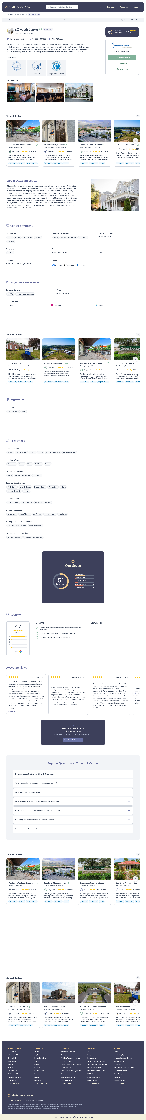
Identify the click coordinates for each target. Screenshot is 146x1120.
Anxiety (47, 464)
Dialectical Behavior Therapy (96, 1071)
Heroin (41, 452)
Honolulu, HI (12, 1080)
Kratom (36, 1077)
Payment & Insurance (23, 20)
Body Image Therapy (94, 1055)
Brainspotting (91, 1058)
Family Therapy (92, 1080)
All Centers (9, 15)
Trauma (21, 464)
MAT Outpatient (119, 1061)
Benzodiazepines (69, 452)
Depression (12, 464)
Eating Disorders (66, 1080)
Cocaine (32, 452)
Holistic (63, 487)
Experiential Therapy (94, 1077)
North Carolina (20, 15)
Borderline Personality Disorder (71, 1064)
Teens (10, 237)
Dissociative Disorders (68, 1077)
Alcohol (10, 452)
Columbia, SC (12, 1071)
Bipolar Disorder (66, 1061)
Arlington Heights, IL (14, 1077)
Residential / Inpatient (121, 1055)
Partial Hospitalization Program (124, 1067)
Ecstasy (36, 1064)
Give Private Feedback (73, 740)
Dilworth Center (34, 15)
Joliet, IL (10, 1064)
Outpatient (117, 1064)
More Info (130, 122)
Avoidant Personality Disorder (70, 1058)
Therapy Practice (119, 1080)
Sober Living (118, 1074)
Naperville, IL (12, 1061)
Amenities (37, 20)
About (11, 20)
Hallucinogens (39, 1071)
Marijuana (37, 1080)
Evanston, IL (12, 1067)
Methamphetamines (53, 452)
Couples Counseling (94, 1067)
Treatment (47, 20)
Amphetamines (21, 452)
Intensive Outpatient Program (123, 1058)
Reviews (56, 20)
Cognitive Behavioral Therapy (97, 1064)
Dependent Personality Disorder (71, 1071)
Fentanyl (37, 1067)
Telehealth (117, 1077)
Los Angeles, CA (13, 1051)
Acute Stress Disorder (68, 1051)
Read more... (12, 712)
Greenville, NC (12, 1058)
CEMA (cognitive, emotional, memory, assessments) (96, 1061)
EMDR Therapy (92, 1074)
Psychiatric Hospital (120, 1071)
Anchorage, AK (13, 1074)
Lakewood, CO (13, 1055)
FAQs (63, 20)
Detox (56, 237)
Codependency (66, 1067)
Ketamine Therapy (35, 525)
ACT (88, 1051)
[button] (73, 774)
